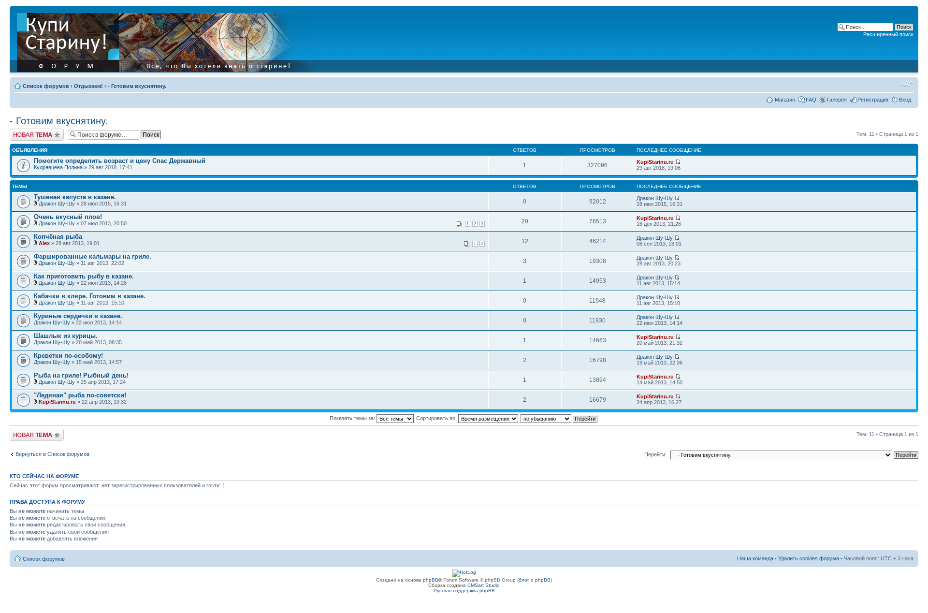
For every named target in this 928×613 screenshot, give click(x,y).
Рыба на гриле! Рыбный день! (81, 375)
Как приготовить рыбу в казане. (84, 276)
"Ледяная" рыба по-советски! (80, 395)
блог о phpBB (535, 580)
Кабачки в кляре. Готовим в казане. (89, 296)
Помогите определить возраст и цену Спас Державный (119, 160)
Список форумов (46, 86)
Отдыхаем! (88, 86)
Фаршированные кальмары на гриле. (92, 256)
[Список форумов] (167, 40)
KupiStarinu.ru (655, 162)
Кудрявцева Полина (58, 167)
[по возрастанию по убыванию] (559, 418)
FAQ (811, 99)
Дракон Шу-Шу (57, 203)
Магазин (785, 99)
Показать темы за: (353, 418)
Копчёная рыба (58, 236)
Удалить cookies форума (808, 558)
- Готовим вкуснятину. (137, 86)
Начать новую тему (34, 131)
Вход (905, 99)
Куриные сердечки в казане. (78, 316)
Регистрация (872, 99)
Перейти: (655, 454)
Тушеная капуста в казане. (75, 197)
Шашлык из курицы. (66, 335)
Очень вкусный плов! (68, 216)
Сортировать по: (437, 418)
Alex (44, 243)
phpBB (430, 580)
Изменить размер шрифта (906, 84)
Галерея (837, 99)
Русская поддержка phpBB (464, 590)
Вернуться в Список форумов (52, 454)
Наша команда (755, 558)
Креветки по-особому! (68, 355)
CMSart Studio (483, 585)
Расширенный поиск (888, 34)
